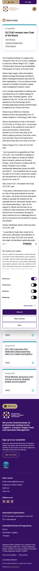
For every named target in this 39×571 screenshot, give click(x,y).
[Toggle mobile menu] (34, 9)
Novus (4, 529)
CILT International (9, 519)
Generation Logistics (10, 532)
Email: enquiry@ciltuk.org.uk (13, 482)
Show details (28, 306)
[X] (8, 501)
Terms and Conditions (9, 555)
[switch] (34, 285)
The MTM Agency (14, 567)
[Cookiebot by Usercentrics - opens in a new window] (24, 244)
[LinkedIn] (12, 501)
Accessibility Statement (9, 560)
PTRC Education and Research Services (17, 516)
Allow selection (19, 319)
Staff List (5, 488)
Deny (19, 325)
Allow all (19, 312)
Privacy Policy (23, 555)
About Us (6, 491)
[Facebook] (4, 501)
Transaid (5, 536)
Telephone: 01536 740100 (12, 485)
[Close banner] (36, 244)
